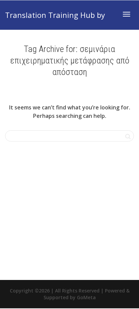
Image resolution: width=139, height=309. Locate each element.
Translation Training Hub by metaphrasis (55, 20)
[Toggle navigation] (126, 14)
